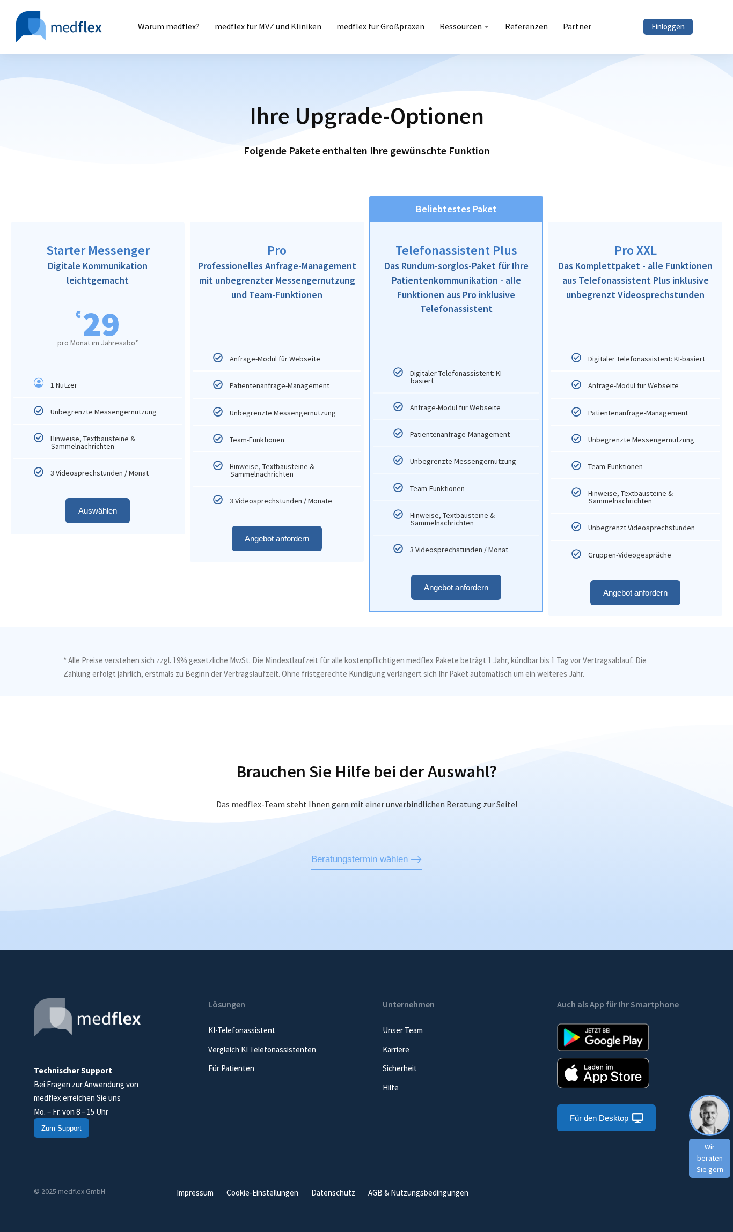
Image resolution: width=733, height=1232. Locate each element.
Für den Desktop (599, 1118)
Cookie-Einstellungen (262, 1193)
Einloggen (668, 26)
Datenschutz (333, 1193)
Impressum (195, 1193)
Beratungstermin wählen (359, 859)
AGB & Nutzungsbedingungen (418, 1193)
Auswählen (97, 510)
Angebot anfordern (277, 538)
